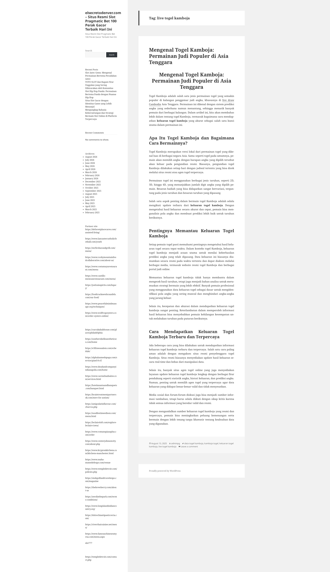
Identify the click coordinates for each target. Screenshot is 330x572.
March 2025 (91, 209)
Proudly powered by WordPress (165, 470)
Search (88, 50)
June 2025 (90, 200)
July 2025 (89, 197)
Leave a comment (189, 446)
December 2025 (93, 181)
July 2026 (89, 159)
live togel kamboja (167, 446)
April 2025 (90, 206)
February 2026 (92, 175)
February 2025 (92, 212)
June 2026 (90, 163)
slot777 (88, 543)
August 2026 (91, 156)
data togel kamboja (193, 443)
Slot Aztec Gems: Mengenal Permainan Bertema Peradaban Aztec (101, 75)
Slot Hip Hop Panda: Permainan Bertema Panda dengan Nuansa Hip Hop (101, 94)
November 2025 (93, 184)
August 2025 (91, 194)
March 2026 (91, 172)
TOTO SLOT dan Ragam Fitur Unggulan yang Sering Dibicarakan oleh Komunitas (99, 85)
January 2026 (91, 178)
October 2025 (91, 187)
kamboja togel (211, 443)
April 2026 (90, 169)
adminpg (175, 443)
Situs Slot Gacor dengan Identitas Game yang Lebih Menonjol (98, 103)
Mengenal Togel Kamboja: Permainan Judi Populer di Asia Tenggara (188, 55)
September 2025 (93, 190)
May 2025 (90, 203)
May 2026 (90, 166)
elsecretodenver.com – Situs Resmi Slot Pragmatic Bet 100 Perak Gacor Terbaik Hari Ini (103, 21)
